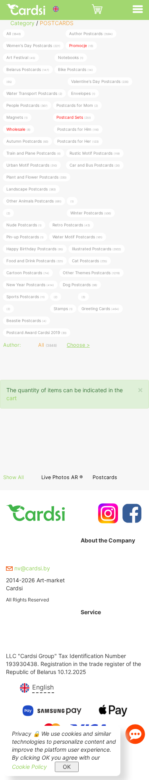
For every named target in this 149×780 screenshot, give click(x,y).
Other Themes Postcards (91, 272)
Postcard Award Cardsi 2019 (36, 332)
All (13, 33)
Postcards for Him (78, 129)
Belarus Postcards (27, 69)
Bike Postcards (75, 69)
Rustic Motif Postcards (95, 153)
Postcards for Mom (77, 105)
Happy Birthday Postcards (34, 248)
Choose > (78, 345)
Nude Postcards (24, 224)
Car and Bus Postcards (95, 165)
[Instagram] (107, 513)
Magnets (17, 117)
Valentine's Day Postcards (100, 81)
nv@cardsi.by (31, 568)
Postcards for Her (78, 141)
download (93, 645)
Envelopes (83, 93)
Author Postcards (91, 33)
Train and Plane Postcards (33, 153)
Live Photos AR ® (62, 477)
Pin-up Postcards (25, 236)
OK (66, 766)
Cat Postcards (89, 260)
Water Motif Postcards (77, 236)
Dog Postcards (80, 284)
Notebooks (70, 57)
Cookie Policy (29, 766)
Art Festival (20, 57)
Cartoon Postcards (27, 272)
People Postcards (27, 105)
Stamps (63, 308)
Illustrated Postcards (96, 248)
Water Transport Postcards (34, 93)
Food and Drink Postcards (34, 260)
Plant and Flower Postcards (36, 177)
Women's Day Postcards (33, 45)
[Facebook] (131, 513)
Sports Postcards (25, 296)
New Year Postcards (30, 284)
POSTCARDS (57, 23)
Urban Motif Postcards (31, 165)
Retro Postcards (71, 224)
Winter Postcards (90, 212)
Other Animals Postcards (34, 200)
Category (22, 23)
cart (11, 398)
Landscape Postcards (31, 189)
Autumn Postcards (27, 141)
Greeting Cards (100, 308)
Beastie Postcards (26, 320)
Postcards (105, 477)
